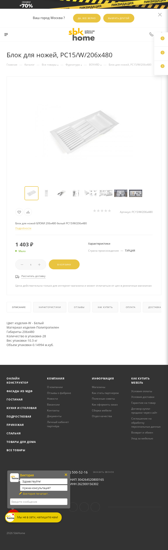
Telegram (84, 507)
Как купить (105, 307)
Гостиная (15, 399)
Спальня (14, 433)
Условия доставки (142, 397)
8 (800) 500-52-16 (74, 472)
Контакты (53, 410)
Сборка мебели (102, 410)
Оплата (130, 307)
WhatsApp (95, 507)
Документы (54, 416)
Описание (19, 307)
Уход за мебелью (142, 438)
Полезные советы (103, 398)
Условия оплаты (141, 391)
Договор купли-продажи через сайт (144, 411)
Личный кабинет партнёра (58, 424)
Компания (55, 378)
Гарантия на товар (143, 403)
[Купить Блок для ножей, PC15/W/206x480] (84, 132)
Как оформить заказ (105, 404)
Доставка (154, 307)
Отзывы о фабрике (59, 393)
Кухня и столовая (22, 408)
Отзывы (79, 307)
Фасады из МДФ (19, 391)
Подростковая (19, 416)
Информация (103, 378)
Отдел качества (102, 416)
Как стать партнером (105, 393)
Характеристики (50, 307)
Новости (52, 398)
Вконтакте (73, 507)
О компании (55, 387)
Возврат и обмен (142, 432)
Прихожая (15, 425)
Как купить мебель (140, 381)
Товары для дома (21, 442)
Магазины (98, 387)
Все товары (16, 450)
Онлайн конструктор (17, 381)
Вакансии (53, 404)
